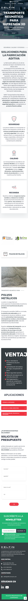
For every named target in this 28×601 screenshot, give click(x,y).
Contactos (20, 3)
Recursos (7, 3)
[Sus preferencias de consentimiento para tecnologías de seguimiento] (25, 598)
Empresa (14, 3)
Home (13, 33)
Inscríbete (20, 531)
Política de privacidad (9, 534)
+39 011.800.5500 (7, 567)
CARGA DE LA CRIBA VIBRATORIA (10, 408)
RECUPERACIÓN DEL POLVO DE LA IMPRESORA (10, 414)
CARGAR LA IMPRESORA (8, 402)
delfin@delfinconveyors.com (10, 576)
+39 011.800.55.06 (7, 569)
